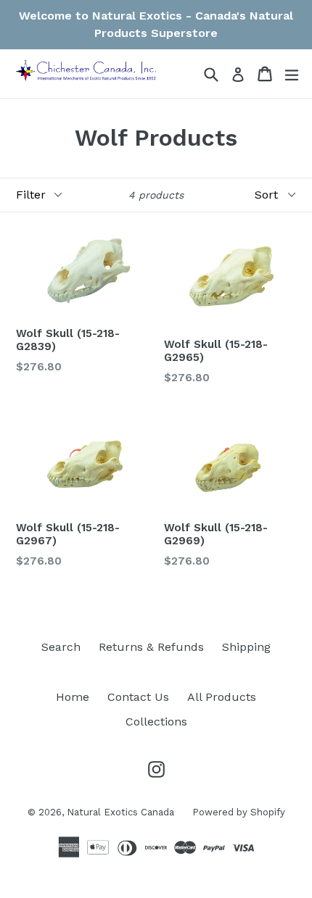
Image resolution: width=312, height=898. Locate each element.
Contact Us (138, 697)
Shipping (246, 647)
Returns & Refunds (151, 647)
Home (72, 697)
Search (61, 647)
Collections (156, 721)
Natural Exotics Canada (120, 812)
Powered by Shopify (238, 812)
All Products (221, 697)
